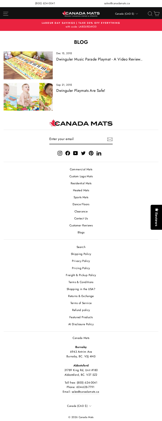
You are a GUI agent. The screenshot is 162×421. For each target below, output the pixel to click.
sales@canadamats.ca (117, 3)
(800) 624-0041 (45, 3)
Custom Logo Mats (81, 176)
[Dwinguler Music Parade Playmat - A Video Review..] (28, 65)
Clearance (81, 211)
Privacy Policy (81, 261)
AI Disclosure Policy (81, 324)
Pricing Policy (81, 268)
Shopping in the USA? (81, 289)
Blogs (81, 232)
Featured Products (81, 317)
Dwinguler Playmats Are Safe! (80, 90)
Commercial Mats (81, 169)
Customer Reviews (81, 225)
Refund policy (81, 310)
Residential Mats (81, 183)
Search (81, 247)
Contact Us (81, 218)
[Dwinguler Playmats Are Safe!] (28, 97)
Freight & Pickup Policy (81, 275)
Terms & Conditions (81, 282)
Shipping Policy (81, 254)
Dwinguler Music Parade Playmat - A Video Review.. (99, 59)
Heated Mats (81, 190)
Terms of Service (81, 303)
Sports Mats (81, 197)
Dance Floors (81, 204)
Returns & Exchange (81, 296)
